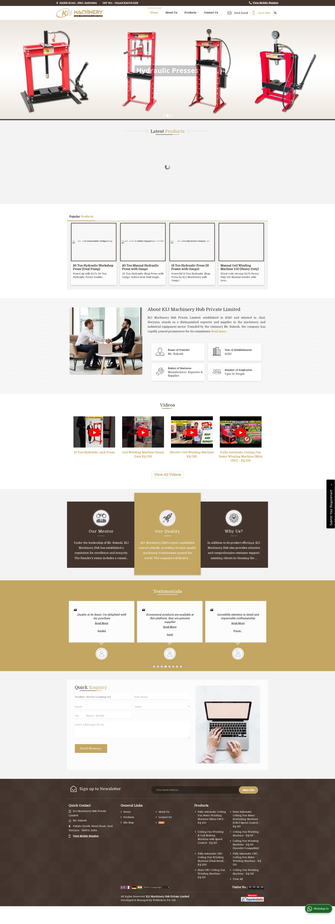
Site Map (128, 822)
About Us (171, 12)
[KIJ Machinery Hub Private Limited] (79, 13)
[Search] (274, 13)
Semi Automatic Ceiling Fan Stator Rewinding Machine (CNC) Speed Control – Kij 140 (246, 819)
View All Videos (167, 475)
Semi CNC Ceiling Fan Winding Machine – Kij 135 (211, 874)
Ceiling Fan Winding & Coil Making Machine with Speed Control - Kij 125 (211, 837)
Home (154, 12)
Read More (101, 626)
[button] (265, 2)
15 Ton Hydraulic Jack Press (94, 452)
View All (238, 879)
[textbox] (103, 696)
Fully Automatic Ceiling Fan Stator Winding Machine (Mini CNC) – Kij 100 (241, 456)
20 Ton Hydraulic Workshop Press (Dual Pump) (93, 267)
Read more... (219, 331)
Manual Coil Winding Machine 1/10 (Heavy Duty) (240, 267)
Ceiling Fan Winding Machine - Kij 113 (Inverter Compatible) (246, 844)
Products (190, 12)
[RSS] (161, 822)
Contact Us (211, 12)
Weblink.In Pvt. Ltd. (164, 900)
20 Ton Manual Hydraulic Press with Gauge (140, 267)
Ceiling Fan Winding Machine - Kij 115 (246, 833)
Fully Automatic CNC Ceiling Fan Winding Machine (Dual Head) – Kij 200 (212, 859)
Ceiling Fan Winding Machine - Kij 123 (246, 872)
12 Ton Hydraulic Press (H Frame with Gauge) (190, 267)
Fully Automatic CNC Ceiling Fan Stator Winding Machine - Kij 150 (247, 859)
